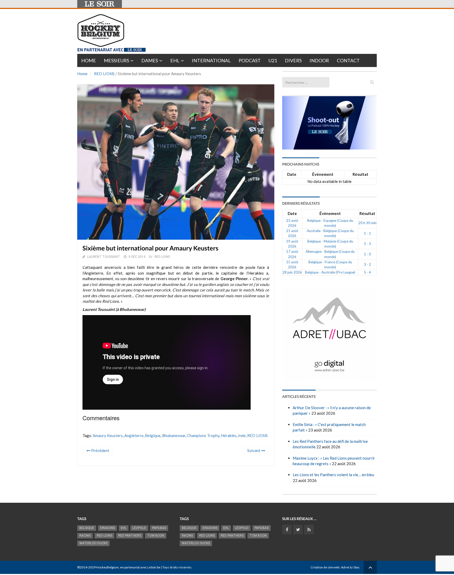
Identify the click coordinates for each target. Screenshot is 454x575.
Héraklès (228, 435)
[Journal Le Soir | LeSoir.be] (99, 4)
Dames (149, 60)
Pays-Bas (159, 528)
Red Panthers (129, 535)
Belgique (153, 435)
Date (291, 174)
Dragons (107, 528)
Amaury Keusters (108, 435)
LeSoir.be (153, 567)
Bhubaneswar (173, 435)
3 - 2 (367, 264)
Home (88, 60)
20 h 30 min (367, 223)
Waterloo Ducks (93, 543)
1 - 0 (367, 254)
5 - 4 (367, 272)
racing (85, 535)
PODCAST (250, 60)
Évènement (322, 174)
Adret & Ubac (350, 567)
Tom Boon (155, 535)
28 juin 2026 (292, 272)
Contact (348, 60)
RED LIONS (104, 73)
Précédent (99, 450)
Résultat (360, 174)
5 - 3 (367, 244)
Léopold (139, 528)
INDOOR (319, 60)
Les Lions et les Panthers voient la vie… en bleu (333, 474)
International (211, 60)
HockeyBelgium (107, 567)
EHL (174, 60)
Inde (242, 435)
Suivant (254, 450)
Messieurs (116, 60)
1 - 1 (367, 233)
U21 (273, 60)
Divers (293, 60)
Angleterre (133, 435)
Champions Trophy (203, 435)
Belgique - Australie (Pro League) (330, 272)
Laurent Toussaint (103, 257)
